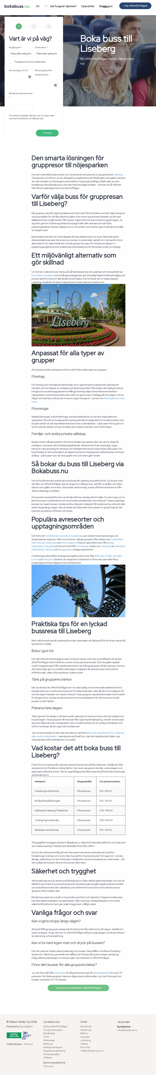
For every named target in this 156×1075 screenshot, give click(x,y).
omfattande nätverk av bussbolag (64, 535)
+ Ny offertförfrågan (135, 5)
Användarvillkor (51, 1054)
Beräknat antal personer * (21, 95)
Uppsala (84, 1036)
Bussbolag (49, 1033)
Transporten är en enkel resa (29, 61)
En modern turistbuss (43, 275)
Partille (108, 555)
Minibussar (49, 1040)
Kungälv (117, 555)
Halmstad (119, 546)
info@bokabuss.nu (127, 1030)
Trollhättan (117, 539)
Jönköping (82, 546)
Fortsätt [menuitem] (47, 133)
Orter (46, 1036)
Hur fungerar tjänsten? (63, 6)
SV (38, 6)
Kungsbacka (65, 549)
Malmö (84, 1033)
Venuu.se (48, 1066)
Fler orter (85, 1047)
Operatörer (88, 6)
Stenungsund (69, 542)
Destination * (41, 47)
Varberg (49, 549)
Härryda (48, 559)
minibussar (60, 972)
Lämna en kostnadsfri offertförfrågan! (78, 988)
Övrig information (52, 1030)
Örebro (84, 1043)
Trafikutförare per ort (91, 1050)
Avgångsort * (15, 47)
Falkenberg (38, 549)
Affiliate (47, 1057)
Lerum (35, 559)
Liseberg (118, 174)
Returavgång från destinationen (43, 72)
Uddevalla (51, 542)
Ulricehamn (38, 546)
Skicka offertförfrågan (55, 1026)
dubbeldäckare (101, 972)
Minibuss (48, 1043)
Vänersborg (38, 542)
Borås (110, 542)
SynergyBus (26, 1026)
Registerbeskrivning (54, 1050)
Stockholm (86, 1026)
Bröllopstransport (52, 1047)
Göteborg (105, 546)
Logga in (107, 6)
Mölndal (99, 555)
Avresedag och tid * (19, 70)
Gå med (28, 1044)
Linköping (85, 1040)
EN (46, 6)
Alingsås (49, 546)
